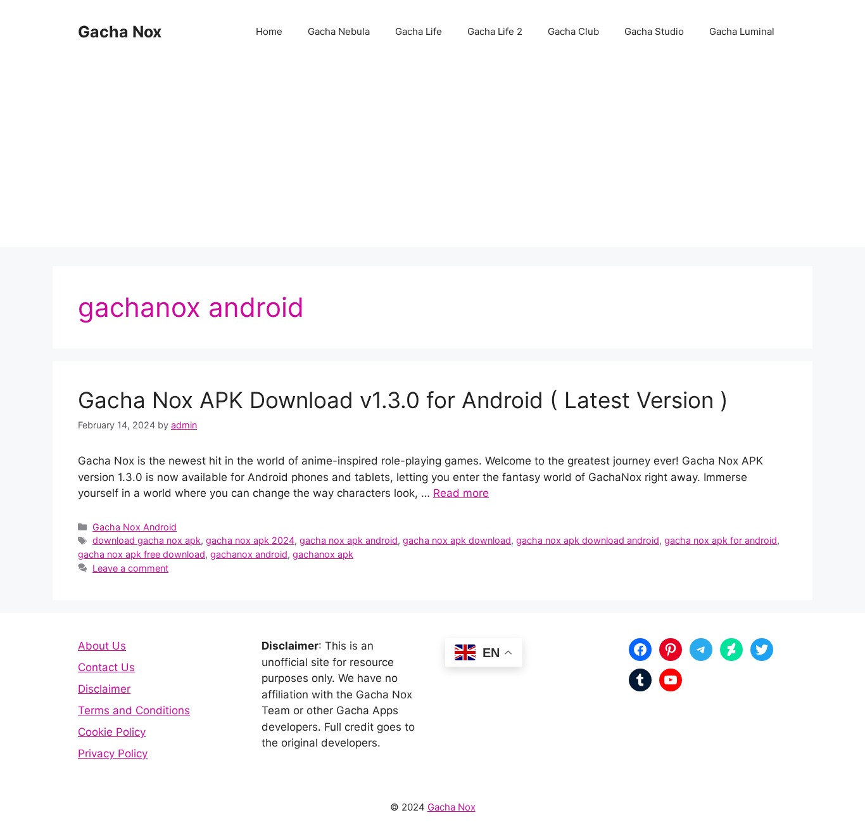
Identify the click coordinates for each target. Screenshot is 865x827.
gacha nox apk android (349, 540)
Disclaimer (104, 689)
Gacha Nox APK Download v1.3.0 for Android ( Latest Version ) (403, 400)
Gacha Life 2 (494, 31)
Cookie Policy (112, 732)
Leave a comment (130, 568)
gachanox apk (323, 554)
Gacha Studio (654, 31)
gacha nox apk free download (141, 554)
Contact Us (106, 667)
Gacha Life (418, 31)
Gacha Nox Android (134, 527)
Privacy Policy (113, 753)
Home (269, 31)
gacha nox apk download (457, 540)
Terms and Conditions (134, 710)
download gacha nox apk (146, 540)
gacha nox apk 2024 (250, 540)
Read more (461, 493)
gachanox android (248, 554)
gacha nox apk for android (720, 540)
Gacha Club (573, 31)
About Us (102, 645)
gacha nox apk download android (587, 540)
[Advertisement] (432, 158)
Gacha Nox (119, 31)
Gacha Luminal (741, 31)
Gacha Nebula (339, 31)
